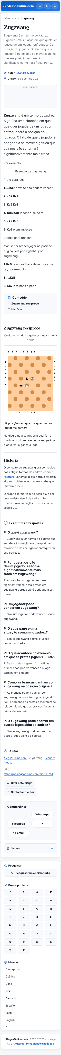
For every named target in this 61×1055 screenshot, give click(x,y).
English (10, 1020)
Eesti (8, 1012)
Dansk (9, 983)
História (16, 309)
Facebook (18, 823)
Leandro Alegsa (25, 72)
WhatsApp (42, 814)
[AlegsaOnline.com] (18, 6)
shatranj (9, 476)
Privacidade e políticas (40, 1043)
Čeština (10, 976)
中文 (8, 991)
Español (10, 1005)
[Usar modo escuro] (55, 6)
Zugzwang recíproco (25, 303)
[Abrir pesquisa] (47, 6)
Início (7, 18)
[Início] (39, 6)
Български (12, 969)
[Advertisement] (30, 97)
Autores (19, 1043)
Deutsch (10, 998)
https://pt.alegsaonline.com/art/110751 (28, 774)
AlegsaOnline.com (15, 758)
